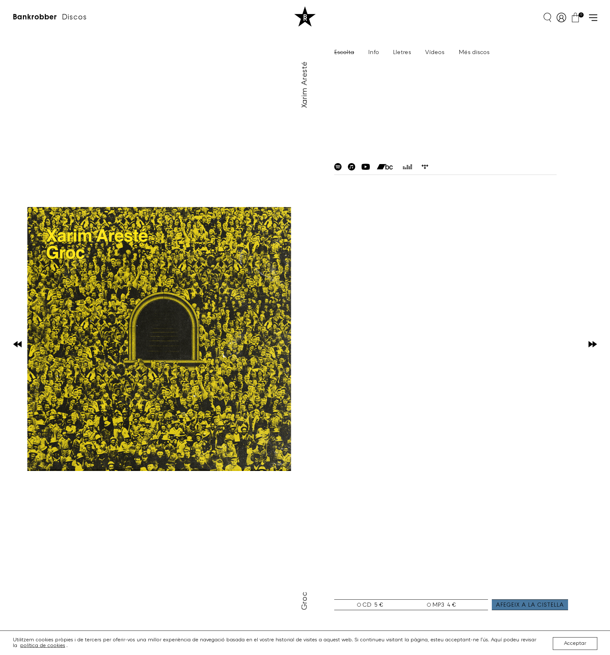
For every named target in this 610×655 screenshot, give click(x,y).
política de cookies (42, 645)
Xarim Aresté (305, 84)
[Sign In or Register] (564, 17)
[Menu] (591, 17)
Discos (74, 17)
